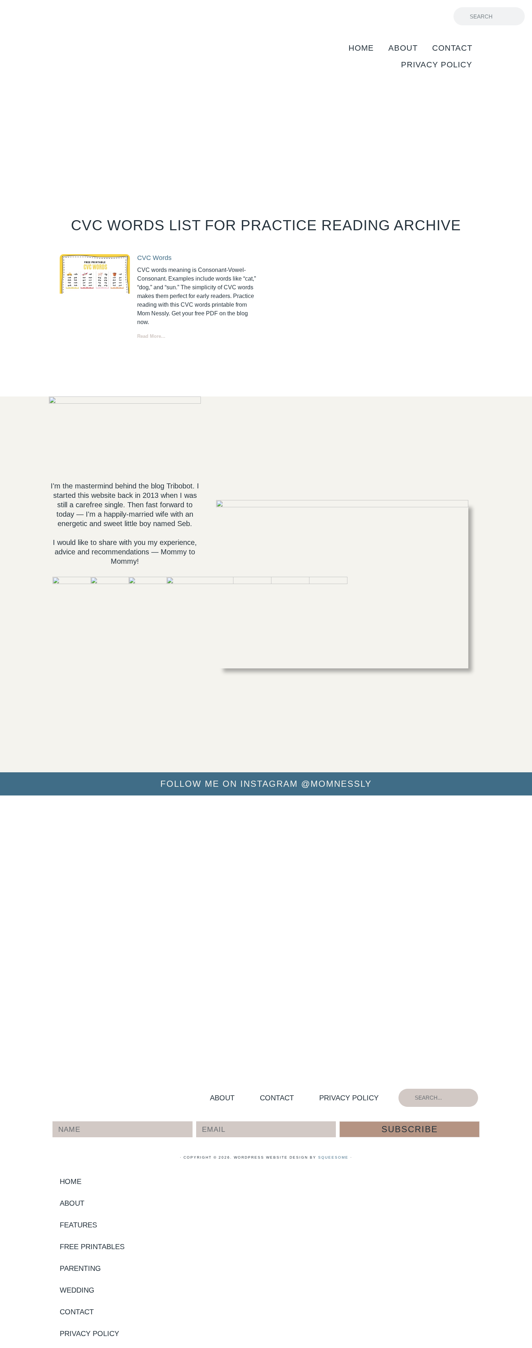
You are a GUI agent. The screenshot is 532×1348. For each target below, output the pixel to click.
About (403, 48)
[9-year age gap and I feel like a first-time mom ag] (114, 933)
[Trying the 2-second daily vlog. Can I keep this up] (190, 823)
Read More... (151, 336)
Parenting (241, 16)
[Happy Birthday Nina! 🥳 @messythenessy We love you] (494, 817)
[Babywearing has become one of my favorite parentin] (418, 898)
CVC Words (154, 257)
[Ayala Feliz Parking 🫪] (266, 805)
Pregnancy (326, 16)
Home (361, 48)
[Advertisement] (266, 134)
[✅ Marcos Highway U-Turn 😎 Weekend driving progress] (342, 817)
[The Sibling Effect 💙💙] (38, 805)
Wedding (408, 16)
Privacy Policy (436, 64)
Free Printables (142, 16)
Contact (452, 48)
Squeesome (333, 1157)
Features (46, 16)
